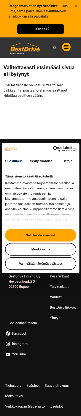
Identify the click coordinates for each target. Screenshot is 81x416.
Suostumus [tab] (14, 161)
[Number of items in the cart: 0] (54, 47)
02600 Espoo (19, 287)
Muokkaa (38, 249)
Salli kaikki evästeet (40, 235)
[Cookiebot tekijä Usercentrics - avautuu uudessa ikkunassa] (57, 149)
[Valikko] (66, 47)
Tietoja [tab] (67, 161)
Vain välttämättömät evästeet (40, 263)
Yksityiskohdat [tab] (40, 161)
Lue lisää (38, 29)
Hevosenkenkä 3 (22, 281)
